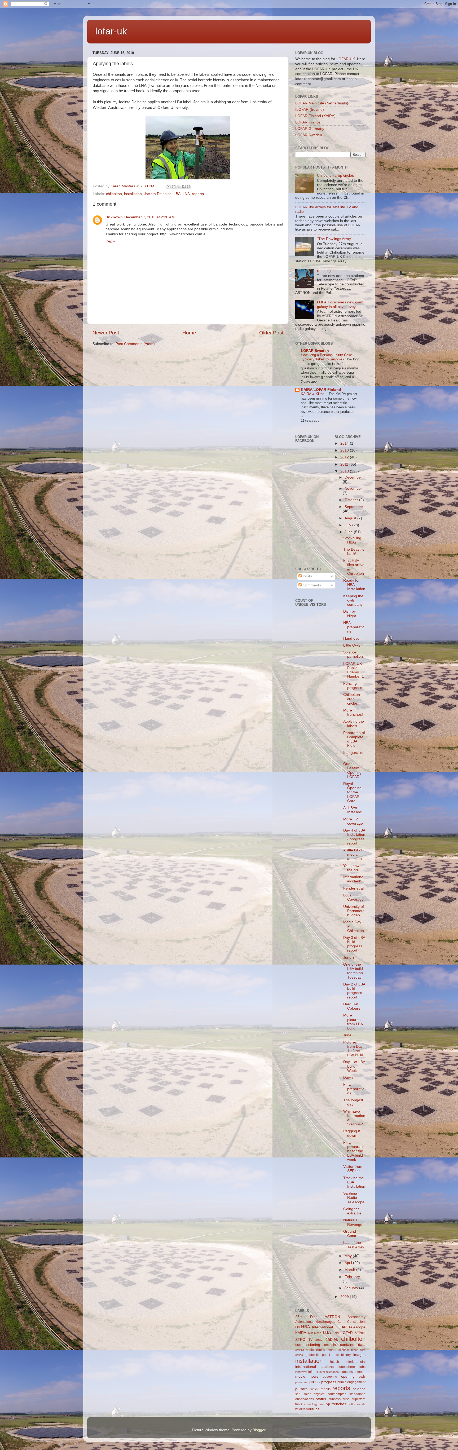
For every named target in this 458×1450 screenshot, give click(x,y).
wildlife (300, 1409)
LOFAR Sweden (308, 135)
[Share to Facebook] (183, 186)
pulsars (301, 1389)
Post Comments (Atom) (135, 344)
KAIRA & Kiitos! (314, 394)
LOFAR (347, 1333)
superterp (358, 1399)
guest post (330, 1355)
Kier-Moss (314, 1332)
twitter (351, 1404)
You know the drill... (353, 868)
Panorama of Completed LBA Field (354, 739)
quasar (314, 1389)
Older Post (271, 332)
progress (328, 1382)
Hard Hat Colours (351, 1006)
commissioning (307, 1345)
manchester (348, 1372)
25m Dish (306, 1317)
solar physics (314, 1394)
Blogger (259, 1430)
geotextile (313, 1355)
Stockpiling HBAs (352, 540)
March (350, 1270)
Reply (110, 241)
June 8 (349, 1035)
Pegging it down (351, 1133)
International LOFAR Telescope (339, 1327)
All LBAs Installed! (352, 810)
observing (330, 1376)
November (353, 488)
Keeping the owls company (353, 600)
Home (189, 332)
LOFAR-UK (345, 59)
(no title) (324, 271)
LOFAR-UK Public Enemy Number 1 (353, 670)
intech (334, 1362)
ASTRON (332, 1317)
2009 (345, 1297)
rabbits (326, 1389)
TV (310, 1340)
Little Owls (351, 645)
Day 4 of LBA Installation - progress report (354, 836)
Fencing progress (352, 686)
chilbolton (114, 194)
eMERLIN (301, 1349)
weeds (361, 1404)
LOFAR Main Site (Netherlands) (321, 103)
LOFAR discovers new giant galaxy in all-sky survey (340, 304)
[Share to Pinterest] (188, 186)
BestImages (325, 1322)
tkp (328, 1404)
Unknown (114, 217)
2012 (345, 457)
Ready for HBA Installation (354, 584)
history (346, 1355)
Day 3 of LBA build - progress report (354, 944)
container (348, 1345)
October (352, 500)
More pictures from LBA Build (353, 1021)
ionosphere (346, 1367)
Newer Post (106, 332)
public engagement (351, 1382)
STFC (300, 1340)
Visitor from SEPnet (352, 1169)
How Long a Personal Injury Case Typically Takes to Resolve (326, 357)
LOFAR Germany (309, 129)
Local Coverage (353, 897)
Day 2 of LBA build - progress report (354, 990)
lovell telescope (328, 1371)
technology (310, 1404)
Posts (307, 576)
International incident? (353, 879)
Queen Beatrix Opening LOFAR (352, 770)
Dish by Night (349, 613)
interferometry (355, 1362)
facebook (344, 1349)
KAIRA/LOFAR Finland (321, 390)
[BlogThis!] (173, 186)
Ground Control (351, 1234)
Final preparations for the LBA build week (353, 1151)
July (348, 525)
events (331, 1350)
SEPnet (360, 1333)
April (349, 1263)
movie (300, 1376)
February (352, 1277)
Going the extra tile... (354, 1211)
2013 (345, 450)
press (314, 1381)
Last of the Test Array (353, 1245)
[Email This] (168, 186)
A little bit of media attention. (353, 854)
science (359, 1389)
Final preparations (353, 1088)
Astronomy (356, 1317)
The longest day (353, 1102)
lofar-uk (111, 31)
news (314, 1376)
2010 (345, 471)
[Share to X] (178, 186)
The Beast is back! (353, 551)
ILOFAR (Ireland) (309, 110)
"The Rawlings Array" (334, 239)
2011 (344, 464)
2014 (345, 443)
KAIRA (300, 1333)
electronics (317, 1350)
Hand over (352, 638)
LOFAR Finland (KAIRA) (315, 116)
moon (361, 1372)
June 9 (349, 958)
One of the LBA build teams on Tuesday (353, 970)
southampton (337, 1394)
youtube (313, 1409)
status (321, 1399)
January (352, 1288)
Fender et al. (354, 888)
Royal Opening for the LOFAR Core (352, 792)
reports (198, 194)
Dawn (348, 1078)
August (351, 518)
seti (297, 1394)
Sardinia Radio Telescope (353, 1197)
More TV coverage (353, 821)
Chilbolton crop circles (335, 176)
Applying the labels (353, 723)
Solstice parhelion (353, 654)
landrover (301, 1371)
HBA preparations (353, 627)
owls (362, 1376)
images (359, 1355)
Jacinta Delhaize (157, 194)
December (353, 477)
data (361, 1345)
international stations (314, 1367)
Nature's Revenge (352, 1222)
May (349, 1256)
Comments (311, 585)
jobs (362, 1367)
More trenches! (353, 712)
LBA (177, 194)
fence (354, 1349)
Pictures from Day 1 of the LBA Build (353, 1048)
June (349, 532)
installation (133, 194)
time (321, 1404)
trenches (339, 1404)
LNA (186, 194)
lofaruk (313, 1372)
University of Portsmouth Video (353, 911)
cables (331, 1339)
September (354, 507)
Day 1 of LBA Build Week (354, 1066)
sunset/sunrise (339, 1399)
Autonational (304, 1322)
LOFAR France (307, 122)
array (318, 1339)
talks (298, 1404)
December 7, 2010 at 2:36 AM (149, 217)
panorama (301, 1382)
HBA (305, 1326)
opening (348, 1376)
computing (330, 1345)
